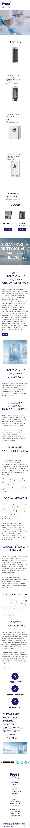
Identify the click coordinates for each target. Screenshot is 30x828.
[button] (1, 220)
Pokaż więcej (6, 667)
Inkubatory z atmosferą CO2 (13, 153)
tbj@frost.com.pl (15, 707)
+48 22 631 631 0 (15, 682)
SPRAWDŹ (15, 27)
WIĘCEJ (5, 334)
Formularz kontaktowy (15, 695)
